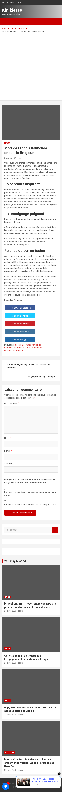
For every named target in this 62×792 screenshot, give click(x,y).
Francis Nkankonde (35, 347)
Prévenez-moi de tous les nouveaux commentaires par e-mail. (30, 493)
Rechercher (55, 530)
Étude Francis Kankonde (15, 347)
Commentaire (11, 403)
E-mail (8, 451)
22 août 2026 (10, 770)
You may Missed (15, 561)
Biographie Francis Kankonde (28, 345)
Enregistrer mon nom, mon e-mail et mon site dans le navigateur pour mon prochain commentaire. (29, 481)
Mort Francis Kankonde (14, 350)
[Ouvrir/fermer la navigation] (5, 21)
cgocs (21, 158)
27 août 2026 (10, 611)
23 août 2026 (10, 715)
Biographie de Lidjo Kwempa (41, 376)
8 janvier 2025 (10, 158)
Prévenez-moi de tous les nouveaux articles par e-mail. (30, 504)
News (7, 143)
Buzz (7, 597)
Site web (8, 463)
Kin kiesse (12, 10)
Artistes (9, 753)
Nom (7, 438)
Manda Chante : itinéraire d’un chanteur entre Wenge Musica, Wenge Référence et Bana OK (29, 763)
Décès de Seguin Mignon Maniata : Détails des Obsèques (28, 366)
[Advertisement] (31, 66)
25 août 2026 (10, 663)
